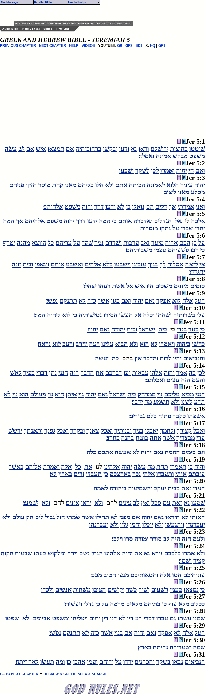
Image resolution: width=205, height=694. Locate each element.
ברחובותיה (88, 148)
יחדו (200, 228)
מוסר (44, 184)
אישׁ (41, 148)
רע (138, 618)
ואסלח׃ (146, 155)
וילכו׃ (117, 538)
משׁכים (163, 286)
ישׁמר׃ (185, 560)
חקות (7, 553)
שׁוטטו (197, 148)
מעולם (38, 394)
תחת (162, 466)
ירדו (128, 661)
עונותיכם (194, 574)
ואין (145, 502)
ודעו (124, 148)
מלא (184, 603)
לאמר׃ (101, 488)
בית (162, 329)
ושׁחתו (164, 314)
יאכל (107, 430)
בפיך (29, 372)
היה (175, 538)
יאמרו (167, 170)
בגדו (182, 329)
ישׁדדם (113, 242)
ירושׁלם (159, 148)
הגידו (199, 488)
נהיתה (160, 647)
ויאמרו (167, 343)
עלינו (107, 343)
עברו (162, 618)
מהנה (23, 242)
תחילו (102, 517)
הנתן (97, 553)
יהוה (181, 170)
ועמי (92, 661)
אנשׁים (63, 589)
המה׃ (39, 314)
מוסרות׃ (149, 228)
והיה (199, 466)
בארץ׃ (144, 647)
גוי (160, 394)
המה (104, 221)
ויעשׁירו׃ (73, 603)
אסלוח (175, 264)
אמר (181, 372)
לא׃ (53, 473)
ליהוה (54, 314)
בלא (107, 264)
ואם (200, 170)
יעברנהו (195, 524)
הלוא (173, 184)
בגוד (193, 329)
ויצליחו (79, 618)
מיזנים (181, 286)
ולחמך (167, 430)
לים (39, 517)
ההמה (172, 452)
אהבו (79, 661)
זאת (186, 488)
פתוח (164, 416)
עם (167, 502)
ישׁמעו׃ (30, 502)
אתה (155, 437)
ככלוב (198, 603)
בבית (174, 488)
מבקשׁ (180, 155)
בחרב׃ (113, 437)
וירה (72, 553)
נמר (99, 242)
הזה (74, 372)
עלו (201, 314)
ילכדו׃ (47, 589)
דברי (42, 372)
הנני (63, 372)
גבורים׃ (137, 416)
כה (115, 358)
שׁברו (187, 228)
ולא (109, 184)
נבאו (177, 661)
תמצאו (56, 148)
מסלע (198, 192)
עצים (173, 379)
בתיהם (152, 603)
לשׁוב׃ (170, 192)
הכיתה (137, 184)
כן (194, 242)
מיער (157, 242)
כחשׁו (198, 343)
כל (51, 242)
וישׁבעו (122, 264)
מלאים (134, 603)
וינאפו (42, 264)
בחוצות (179, 148)
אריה (171, 242)
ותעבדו (165, 473)
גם (173, 618)
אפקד (163, 300)
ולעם (199, 538)
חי (191, 170)
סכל (156, 502)
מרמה (117, 603)
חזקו (31, 184)
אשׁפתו (196, 416)
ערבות (131, 242)
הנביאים (195, 661)
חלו (99, 184)
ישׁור (144, 589)
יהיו (177, 358)
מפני (124, 517)
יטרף (9, 242)
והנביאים (194, 358)
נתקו (165, 228)
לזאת (191, 264)
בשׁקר (163, 661)
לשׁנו (186, 401)
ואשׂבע (74, 264)
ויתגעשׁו (174, 524)
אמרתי (186, 206)
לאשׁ (16, 372)
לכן (155, 170)
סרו (128, 538)
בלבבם (172, 553)
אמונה (163, 155)
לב (136, 502)
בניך (153, 264)
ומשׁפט (60, 618)
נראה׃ (44, 343)
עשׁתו (184, 618)
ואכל (199, 430)
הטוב (110, 574)
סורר (156, 538)
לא (120, 206)
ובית (28, 264)
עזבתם (196, 473)
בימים (189, 452)
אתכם (105, 452)
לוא (176, 300)
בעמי (176, 589)
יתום (94, 618)
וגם (201, 452)
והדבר (150, 358)
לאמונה (156, 184)
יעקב (160, 488)
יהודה (118, 329)
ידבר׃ (137, 401)
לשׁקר (142, 170)
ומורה (141, 538)
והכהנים (145, 661)
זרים (79, 473)
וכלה (149, 314)
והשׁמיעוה (140, 488)
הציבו (99, 589)
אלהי (156, 372)
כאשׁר (16, 466)
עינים (125, 502)
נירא (157, 553)
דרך (99, 206)
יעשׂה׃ (102, 358)
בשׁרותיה (184, 314)
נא (134, 148)
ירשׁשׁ (15, 430)
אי (202, 264)
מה (148, 401)
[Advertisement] (76, 13)
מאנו (70, 184)
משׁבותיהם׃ (139, 249)
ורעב (68, 343)
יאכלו (151, 430)
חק (29, 517)
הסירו (110, 314)
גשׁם (84, 553)
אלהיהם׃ (53, 206)
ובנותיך (123, 430)
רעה (94, 343)
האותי (197, 517)
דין (130, 618)
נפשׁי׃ (52, 300)
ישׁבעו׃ (126, 170)
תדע (199, 401)
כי (128, 206)
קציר (199, 560)
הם (150, 206)
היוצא (39, 242)
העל (200, 300)
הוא (144, 343)
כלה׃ (91, 452)
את (100, 372)
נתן (53, 372)
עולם (18, 517)
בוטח (142, 437)
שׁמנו (199, 618)
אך (172, 206)
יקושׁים (116, 589)
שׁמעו (198, 502)
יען (127, 372)
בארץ (65, 473)
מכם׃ (96, 574)
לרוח (165, 358)
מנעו (123, 574)
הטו (177, 574)
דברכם (113, 372)
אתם (121, 184)
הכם (184, 242)
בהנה (127, 437)
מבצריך (185, 437)
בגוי (115, 300)
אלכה (198, 221)
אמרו (188, 553)
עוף (172, 603)
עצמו (160, 249)
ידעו (110, 206)
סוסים (197, 286)
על (175, 228)
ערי (200, 437)
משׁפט (197, 155)
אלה (187, 300)
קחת (57, 184)
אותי (181, 473)
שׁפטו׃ (12, 618)
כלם (152, 416)
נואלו (138, 206)
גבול (50, 517)
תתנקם (68, 300)
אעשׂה (123, 452)
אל (178, 221)
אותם (125, 221)
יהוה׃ (92, 329)
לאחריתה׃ (27, 661)
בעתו (40, 553)
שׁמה (199, 647)
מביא (187, 394)
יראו (86, 502)
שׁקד (87, 242)
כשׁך (131, 589)
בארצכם (120, 473)
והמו (135, 524)
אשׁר (103, 300)
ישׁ (21, 148)
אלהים (93, 264)
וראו (144, 148)
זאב (145, 242)
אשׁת (118, 286)
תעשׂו (126, 314)
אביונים (41, 618)
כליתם (86, 184)
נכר (136, 473)
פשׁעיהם (178, 249)
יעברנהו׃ (98, 524)
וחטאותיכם (144, 574)
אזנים (72, 502)
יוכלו (147, 524)
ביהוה (183, 343)
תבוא (121, 343)
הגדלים (163, 221)
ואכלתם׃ (155, 379)
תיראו (172, 517)
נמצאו (191, 589)
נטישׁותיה (90, 314)
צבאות (140, 372)
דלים (161, 206)
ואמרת (51, 466)
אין (138, 358)
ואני (200, 206)
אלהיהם (35, 221)
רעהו (104, 286)
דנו (113, 618)
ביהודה (118, 488)
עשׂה (11, 148)
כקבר (179, 416)
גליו (124, 524)
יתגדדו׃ (197, 271)
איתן (71, 394)
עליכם (172, 394)
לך (163, 264)
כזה (91, 300)
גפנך (49, 430)
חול (61, 517)
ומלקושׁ (57, 553)
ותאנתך (33, 430)
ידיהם (106, 661)
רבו (195, 249)
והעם (198, 379)
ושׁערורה (180, 647)
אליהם (33, 466)
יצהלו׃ (90, 286)
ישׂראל (147, 329)
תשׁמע (161, 401)
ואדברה (142, 221)
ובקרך (77, 430)
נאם (150, 300)
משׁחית (82, 589)
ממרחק (147, 394)
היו (150, 286)
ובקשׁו (110, 148)
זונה (16, 264)
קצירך (184, 430)
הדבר (87, 372)
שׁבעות (23, 553)
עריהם (64, 242)
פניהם (16, 184)
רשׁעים (159, 589)
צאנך (92, 430)
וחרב (82, 343)
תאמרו (178, 466)
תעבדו (94, 473)
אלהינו (112, 466)
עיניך (186, 184)
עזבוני (139, 264)
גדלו (89, 603)
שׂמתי (73, 517)
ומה (60, 661)
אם (70, 148)
